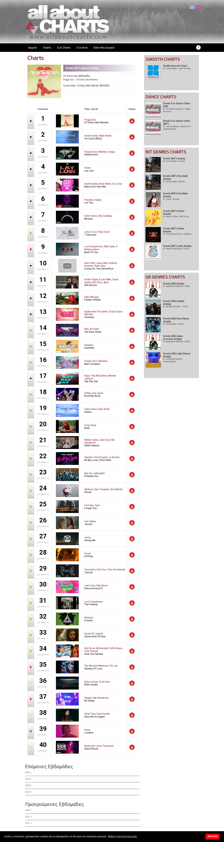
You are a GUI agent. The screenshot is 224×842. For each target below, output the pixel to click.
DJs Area (82, 47)
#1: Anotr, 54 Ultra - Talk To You (176, 216)
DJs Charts (64, 47)
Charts (47, 47)
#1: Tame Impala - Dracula (174, 161)
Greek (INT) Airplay (174, 158)
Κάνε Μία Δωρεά (104, 47)
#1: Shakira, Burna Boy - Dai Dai (176, 249)
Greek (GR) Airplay (173, 283)
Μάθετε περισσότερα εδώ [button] (122, 836)
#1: (176, 286)
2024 (27, 785)
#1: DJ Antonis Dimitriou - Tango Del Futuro (176, 110)
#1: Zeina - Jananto (171, 199)
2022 (27, 816)
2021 (27, 823)
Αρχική (32, 47)
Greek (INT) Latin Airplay (177, 246)
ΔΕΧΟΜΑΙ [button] (213, 836)
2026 (27, 772)
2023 (27, 792)
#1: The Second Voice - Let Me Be (177, 234)
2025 (27, 779)
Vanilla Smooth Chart (175, 65)
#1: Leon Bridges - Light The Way (176, 68)
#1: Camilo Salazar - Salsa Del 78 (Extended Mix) (177, 127)
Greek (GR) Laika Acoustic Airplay (173, 337)
